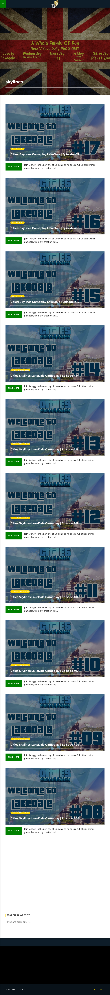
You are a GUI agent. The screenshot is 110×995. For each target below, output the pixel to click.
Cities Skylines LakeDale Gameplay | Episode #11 (44, 597)
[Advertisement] (55, 875)
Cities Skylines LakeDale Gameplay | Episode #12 (44, 523)
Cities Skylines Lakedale (20, 370)
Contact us (97, 989)
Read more (13, 167)
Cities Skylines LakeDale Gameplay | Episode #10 (44, 671)
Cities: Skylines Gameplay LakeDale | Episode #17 (44, 154)
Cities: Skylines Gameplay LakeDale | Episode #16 (44, 228)
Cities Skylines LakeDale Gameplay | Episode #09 (44, 744)
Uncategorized (17, 149)
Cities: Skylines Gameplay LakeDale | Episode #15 (44, 302)
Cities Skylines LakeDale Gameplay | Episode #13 (44, 449)
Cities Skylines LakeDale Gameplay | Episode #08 (44, 818)
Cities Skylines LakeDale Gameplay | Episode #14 (44, 375)
